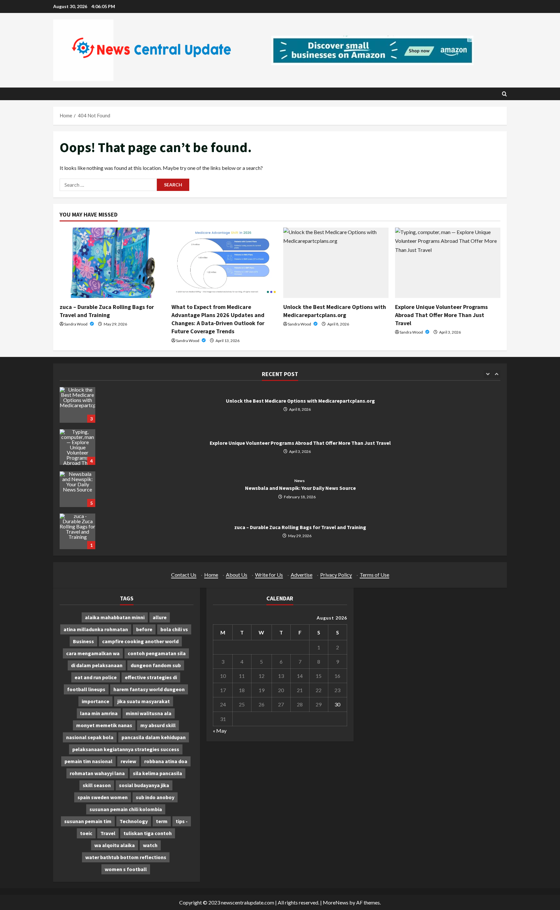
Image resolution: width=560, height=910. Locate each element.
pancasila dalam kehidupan (154, 737)
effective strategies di (151, 677)
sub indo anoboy (155, 797)
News (299, 481)
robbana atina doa (165, 761)
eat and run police (96, 677)
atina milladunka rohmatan (96, 629)
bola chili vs (174, 629)
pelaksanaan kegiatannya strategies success (125, 749)
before (144, 629)
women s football (126, 869)
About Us (236, 575)
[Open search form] (504, 94)
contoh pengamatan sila (157, 653)
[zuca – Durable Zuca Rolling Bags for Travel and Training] (112, 263)
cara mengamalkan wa (93, 653)
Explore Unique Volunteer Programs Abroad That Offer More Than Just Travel (441, 315)
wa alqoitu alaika (114, 845)
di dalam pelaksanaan (96, 665)
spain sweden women (102, 797)
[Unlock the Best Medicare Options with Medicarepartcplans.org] (336, 263)
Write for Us (269, 575)
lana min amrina (99, 713)
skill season (97, 785)
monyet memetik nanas (104, 725)
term (162, 821)
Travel (107, 833)
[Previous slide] (488, 374)
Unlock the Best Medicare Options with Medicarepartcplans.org (77, 405)
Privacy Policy (336, 575)
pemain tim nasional (88, 761)
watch (150, 845)
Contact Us (183, 575)
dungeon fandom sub (156, 665)
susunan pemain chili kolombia (125, 809)
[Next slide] (496, 374)
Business (83, 641)
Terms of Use (374, 575)
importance (95, 701)
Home (211, 575)
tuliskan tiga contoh (147, 833)
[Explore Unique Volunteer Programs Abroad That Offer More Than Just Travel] (447, 263)
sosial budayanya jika (144, 785)
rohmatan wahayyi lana (97, 773)
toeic (86, 833)
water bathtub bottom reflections (125, 857)
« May (220, 730)
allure (160, 617)
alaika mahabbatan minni (115, 617)
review (128, 761)
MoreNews (335, 902)
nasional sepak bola (89, 737)
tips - (182, 821)
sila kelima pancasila (157, 773)
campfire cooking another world (140, 641)
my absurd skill (158, 725)
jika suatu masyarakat (143, 701)
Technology (134, 821)
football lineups (86, 689)
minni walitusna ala (148, 713)
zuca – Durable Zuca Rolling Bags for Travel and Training (77, 531)
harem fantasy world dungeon (149, 689)
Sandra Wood (76, 324)
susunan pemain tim (87, 821)
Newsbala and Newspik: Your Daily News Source (77, 489)
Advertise (301, 575)
